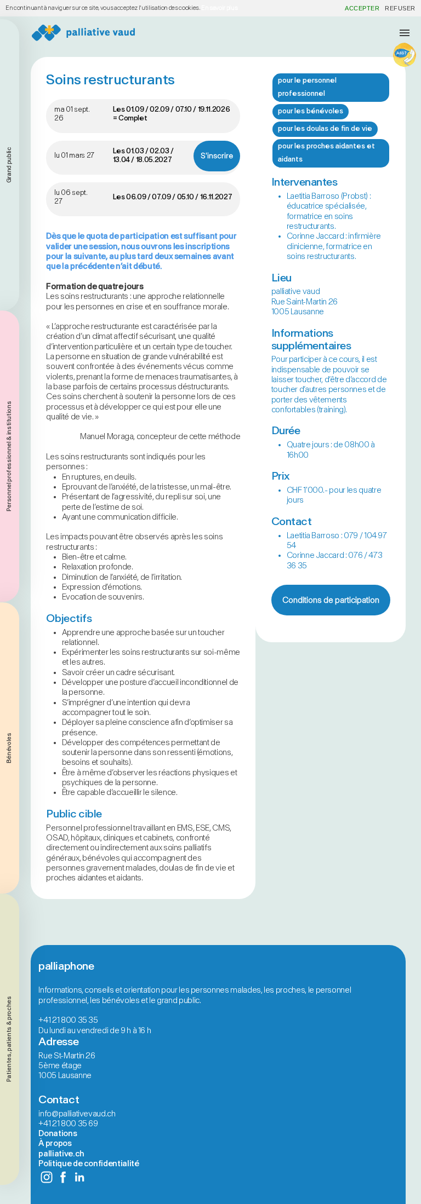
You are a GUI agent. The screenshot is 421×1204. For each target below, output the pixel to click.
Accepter (362, 8)
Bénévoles (9, 748)
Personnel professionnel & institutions (9, 456)
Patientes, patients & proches (9, 1039)
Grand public (9, 165)
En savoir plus (219, 8)
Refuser (400, 8)
